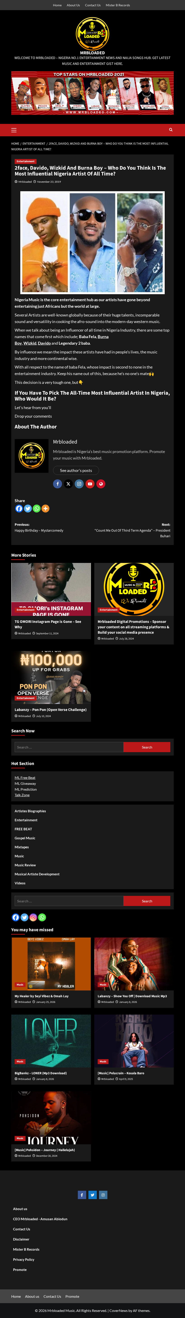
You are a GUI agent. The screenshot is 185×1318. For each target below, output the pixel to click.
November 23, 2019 (49, 181)
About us (20, 1209)
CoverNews (118, 1310)
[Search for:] (69, 747)
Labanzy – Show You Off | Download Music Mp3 (132, 996)
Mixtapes (22, 847)
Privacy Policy (23, 1259)
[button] (15, 129)
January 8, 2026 (128, 1002)
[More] (45, 508)
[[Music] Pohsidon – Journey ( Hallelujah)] (51, 1117)
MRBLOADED (92, 53)
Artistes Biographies (30, 811)
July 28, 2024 (126, 639)
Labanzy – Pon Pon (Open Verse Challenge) (51, 709)
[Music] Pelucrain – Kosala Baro (121, 1073)
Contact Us (93, 5)
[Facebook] (19, 508)
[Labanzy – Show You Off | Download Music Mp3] (134, 964)
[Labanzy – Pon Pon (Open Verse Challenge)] (51, 677)
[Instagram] (33, 917)
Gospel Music (25, 838)
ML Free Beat (25, 777)
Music (19, 856)
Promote (20, 1270)
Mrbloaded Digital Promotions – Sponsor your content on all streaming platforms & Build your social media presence (133, 627)
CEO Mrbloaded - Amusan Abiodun (40, 1219)
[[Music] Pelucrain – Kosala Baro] (134, 1041)
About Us (73, 5)
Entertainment (26, 161)
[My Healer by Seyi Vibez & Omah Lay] (51, 964)
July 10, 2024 (43, 716)
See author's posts (76, 470)
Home (57, 5)
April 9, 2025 (126, 1079)
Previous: (39, 527)
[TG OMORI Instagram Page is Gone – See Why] (51, 589)
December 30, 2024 (46, 1156)
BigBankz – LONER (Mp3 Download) (41, 1073)
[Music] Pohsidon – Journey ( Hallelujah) (45, 1150)
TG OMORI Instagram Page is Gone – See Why (48, 624)
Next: (132, 530)
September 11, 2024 (47, 633)
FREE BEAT (23, 829)
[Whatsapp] (37, 508)
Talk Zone (22, 795)
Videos (20, 883)
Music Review (25, 865)
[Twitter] (28, 508)
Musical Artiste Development (37, 874)
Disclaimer (21, 1239)
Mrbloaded (25, 181)
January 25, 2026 (45, 1002)
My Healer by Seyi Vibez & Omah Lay (42, 996)
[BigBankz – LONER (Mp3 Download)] (51, 1041)
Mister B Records (118, 5)
